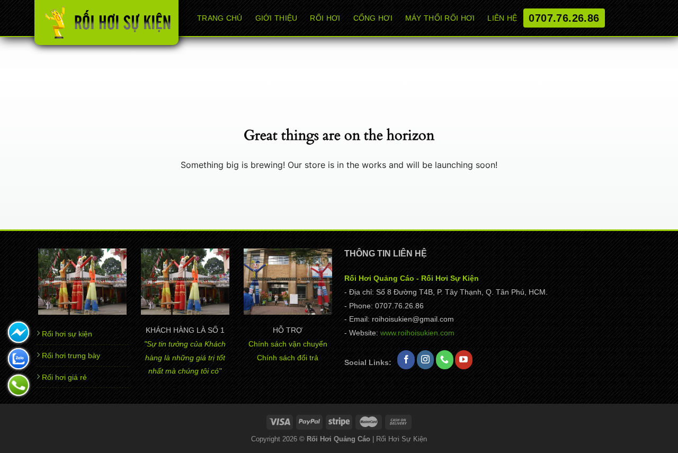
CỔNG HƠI (372, 18)
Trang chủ (220, 18)
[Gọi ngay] (18, 385)
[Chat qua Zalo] (18, 358)
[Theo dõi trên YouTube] (463, 359)
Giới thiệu (276, 18)
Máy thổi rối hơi (440, 18)
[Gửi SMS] (18, 332)
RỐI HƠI (325, 18)
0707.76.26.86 (564, 18)
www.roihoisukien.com (417, 333)
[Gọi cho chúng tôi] (444, 359)
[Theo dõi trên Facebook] (406, 359)
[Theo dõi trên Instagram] (425, 359)
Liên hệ (502, 18)
